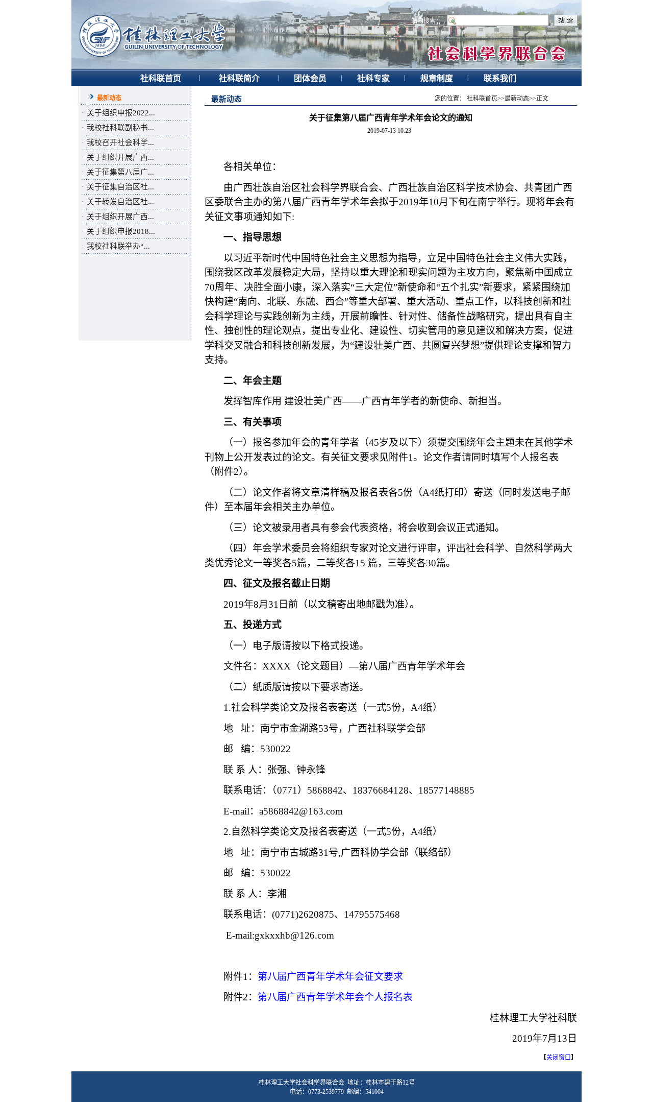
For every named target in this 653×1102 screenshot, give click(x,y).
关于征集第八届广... (120, 172)
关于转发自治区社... (120, 202)
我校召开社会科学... (120, 142)
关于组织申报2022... (121, 113)
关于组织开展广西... (120, 157)
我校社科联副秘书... (120, 128)
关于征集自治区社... (120, 187)
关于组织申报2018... (121, 231)
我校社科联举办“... (118, 246)
